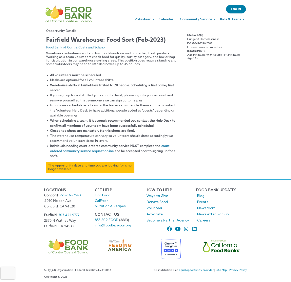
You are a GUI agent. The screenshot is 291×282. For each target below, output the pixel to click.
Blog (200, 196)
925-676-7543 (70, 195)
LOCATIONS (55, 190)
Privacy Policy (238, 270)
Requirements (196, 51)
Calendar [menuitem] (166, 19)
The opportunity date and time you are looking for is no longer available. (90, 167)
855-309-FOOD (106, 220)
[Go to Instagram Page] (184, 229)
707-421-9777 (68, 215)
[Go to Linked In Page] (193, 229)
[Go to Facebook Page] (168, 229)
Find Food (102, 195)
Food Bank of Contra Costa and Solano (75, 47)
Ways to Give (157, 196)
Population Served (199, 43)
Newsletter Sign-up (213, 214)
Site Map (221, 270)
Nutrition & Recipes (110, 206)
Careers (203, 220)
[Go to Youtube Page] (176, 229)
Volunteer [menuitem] (142, 19)
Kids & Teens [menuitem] (230, 19)
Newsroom (206, 208)
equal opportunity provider (196, 270)
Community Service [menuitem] (196, 19)
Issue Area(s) (195, 35)
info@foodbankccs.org (113, 225)
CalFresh (101, 201)
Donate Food (157, 202)
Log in (236, 9)
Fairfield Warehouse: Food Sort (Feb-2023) (106, 40)
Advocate (154, 214)
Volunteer (154, 208)
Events (202, 202)
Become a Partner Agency (167, 220)
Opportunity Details (61, 31)
